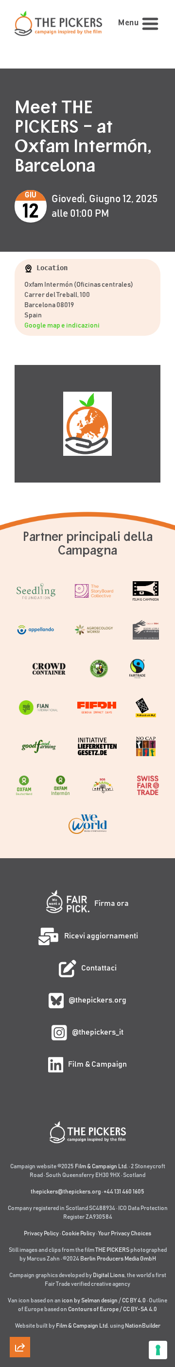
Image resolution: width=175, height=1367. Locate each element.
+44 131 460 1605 (124, 1191)
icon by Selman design (90, 1300)
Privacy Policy (41, 1233)
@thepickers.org (97, 1000)
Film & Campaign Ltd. (101, 1166)
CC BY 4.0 (134, 1300)
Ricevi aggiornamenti (101, 936)
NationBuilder (142, 1326)
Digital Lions (108, 1275)
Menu (128, 23)
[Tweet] (20, 1213)
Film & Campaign (97, 1064)
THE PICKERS (112, 1250)
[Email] (20, 1185)
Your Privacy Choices (124, 1233)
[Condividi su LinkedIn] (20, 1268)
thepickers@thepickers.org (66, 1191)
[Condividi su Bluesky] (20, 1240)
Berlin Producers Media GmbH (118, 1259)
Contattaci (99, 968)
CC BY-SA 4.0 (140, 1309)
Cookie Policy (78, 1233)
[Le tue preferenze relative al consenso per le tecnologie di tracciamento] (158, 1350)
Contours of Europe (93, 1309)
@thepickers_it (97, 1032)
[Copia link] (20, 1157)
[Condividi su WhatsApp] (20, 1324)
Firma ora (111, 903)
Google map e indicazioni (62, 325)
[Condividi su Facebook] (20, 1296)
